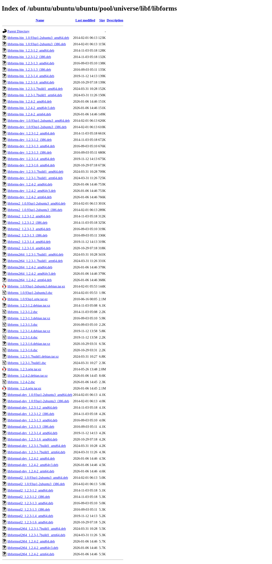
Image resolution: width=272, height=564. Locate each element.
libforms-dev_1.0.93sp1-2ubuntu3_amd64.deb (38, 120)
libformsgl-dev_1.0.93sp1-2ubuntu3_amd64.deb (39, 395)
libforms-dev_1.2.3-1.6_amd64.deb (31, 165)
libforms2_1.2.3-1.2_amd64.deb (29, 216)
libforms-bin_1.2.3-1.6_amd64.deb (30, 82)
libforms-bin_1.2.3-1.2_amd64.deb (30, 50)
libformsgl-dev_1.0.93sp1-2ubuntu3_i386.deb (38, 401)
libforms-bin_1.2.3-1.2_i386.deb (29, 57)
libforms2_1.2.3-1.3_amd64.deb (29, 229)
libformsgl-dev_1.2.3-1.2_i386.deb (30, 414)
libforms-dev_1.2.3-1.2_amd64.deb (31, 133)
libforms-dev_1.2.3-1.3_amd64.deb (31, 146)
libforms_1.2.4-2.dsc (21, 382)
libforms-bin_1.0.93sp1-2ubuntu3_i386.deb (36, 44)
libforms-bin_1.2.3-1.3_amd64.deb (30, 63)
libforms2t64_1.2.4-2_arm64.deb (29, 280)
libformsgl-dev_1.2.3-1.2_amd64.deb (32, 407)
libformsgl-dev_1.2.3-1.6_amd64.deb (32, 439)
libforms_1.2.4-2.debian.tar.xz (27, 375)
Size (102, 20)
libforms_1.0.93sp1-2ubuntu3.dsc (29, 293)
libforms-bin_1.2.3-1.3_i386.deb (29, 69)
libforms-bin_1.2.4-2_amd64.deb (29, 101)
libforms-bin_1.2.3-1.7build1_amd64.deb (35, 89)
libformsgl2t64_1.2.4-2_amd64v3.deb (32, 548)
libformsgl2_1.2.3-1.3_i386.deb (28, 509)
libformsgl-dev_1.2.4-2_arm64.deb (30, 471)
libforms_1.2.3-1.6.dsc (22, 350)
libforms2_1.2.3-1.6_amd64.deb (29, 248)
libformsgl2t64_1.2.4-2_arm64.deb (30, 554)
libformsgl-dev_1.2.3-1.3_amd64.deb (32, 420)
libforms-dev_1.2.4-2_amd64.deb (29, 184)
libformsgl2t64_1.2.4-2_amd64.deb (31, 541)
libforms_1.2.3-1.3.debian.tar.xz (28, 318)
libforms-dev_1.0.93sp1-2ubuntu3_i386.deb (37, 127)
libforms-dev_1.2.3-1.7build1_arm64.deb (35, 178)
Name (40, 20)
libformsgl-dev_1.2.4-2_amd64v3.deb (32, 465)
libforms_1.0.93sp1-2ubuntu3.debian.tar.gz (36, 286)
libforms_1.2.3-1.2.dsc (22, 312)
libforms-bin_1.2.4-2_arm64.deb (29, 114)
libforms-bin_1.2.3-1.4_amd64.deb (30, 76)
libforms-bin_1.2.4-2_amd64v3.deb (31, 108)
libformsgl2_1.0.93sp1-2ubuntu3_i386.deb (36, 484)
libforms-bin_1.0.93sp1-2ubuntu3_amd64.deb (38, 38)
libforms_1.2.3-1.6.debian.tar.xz (28, 344)
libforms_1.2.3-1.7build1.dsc (26, 363)
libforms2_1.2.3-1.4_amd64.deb (29, 242)
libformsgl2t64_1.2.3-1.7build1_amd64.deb (36, 528)
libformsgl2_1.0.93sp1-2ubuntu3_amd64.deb (37, 477)
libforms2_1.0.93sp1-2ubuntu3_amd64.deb (36, 203)
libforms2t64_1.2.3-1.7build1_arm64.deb (35, 261)
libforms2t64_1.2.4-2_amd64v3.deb (31, 273)
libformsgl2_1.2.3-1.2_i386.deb (28, 497)
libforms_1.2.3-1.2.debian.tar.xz (28, 305)
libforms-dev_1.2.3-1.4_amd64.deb (31, 159)
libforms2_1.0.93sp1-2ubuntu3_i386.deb (34, 210)
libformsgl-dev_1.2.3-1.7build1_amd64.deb (36, 446)
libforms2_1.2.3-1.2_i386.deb (27, 222)
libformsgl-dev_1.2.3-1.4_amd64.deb (32, 433)
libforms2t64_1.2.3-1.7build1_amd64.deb (35, 254)
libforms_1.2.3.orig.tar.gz (24, 369)
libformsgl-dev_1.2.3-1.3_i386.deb (30, 426)
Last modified (85, 20)
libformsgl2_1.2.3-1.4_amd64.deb (30, 516)
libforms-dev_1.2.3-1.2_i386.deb (29, 140)
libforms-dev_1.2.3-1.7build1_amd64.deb (35, 171)
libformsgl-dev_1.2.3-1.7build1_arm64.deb (36, 452)
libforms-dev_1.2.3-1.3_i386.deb (29, 152)
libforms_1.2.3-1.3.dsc (22, 324)
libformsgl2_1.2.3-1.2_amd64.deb (30, 490)
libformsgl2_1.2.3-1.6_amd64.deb (30, 522)
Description (115, 20)
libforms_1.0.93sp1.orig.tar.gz (27, 299)
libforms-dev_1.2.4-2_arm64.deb (29, 197)
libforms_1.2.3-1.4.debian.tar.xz (28, 331)
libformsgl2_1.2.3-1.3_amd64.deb (30, 503)
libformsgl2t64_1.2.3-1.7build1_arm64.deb (36, 535)
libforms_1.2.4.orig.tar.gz (24, 388)
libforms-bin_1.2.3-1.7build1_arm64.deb (34, 95)
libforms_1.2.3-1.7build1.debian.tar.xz (33, 356)
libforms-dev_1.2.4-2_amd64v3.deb (31, 191)
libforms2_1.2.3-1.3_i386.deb (27, 235)
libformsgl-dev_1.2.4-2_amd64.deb (31, 458)
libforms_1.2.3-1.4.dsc (22, 337)
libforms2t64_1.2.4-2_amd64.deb (29, 267)
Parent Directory (18, 31)
